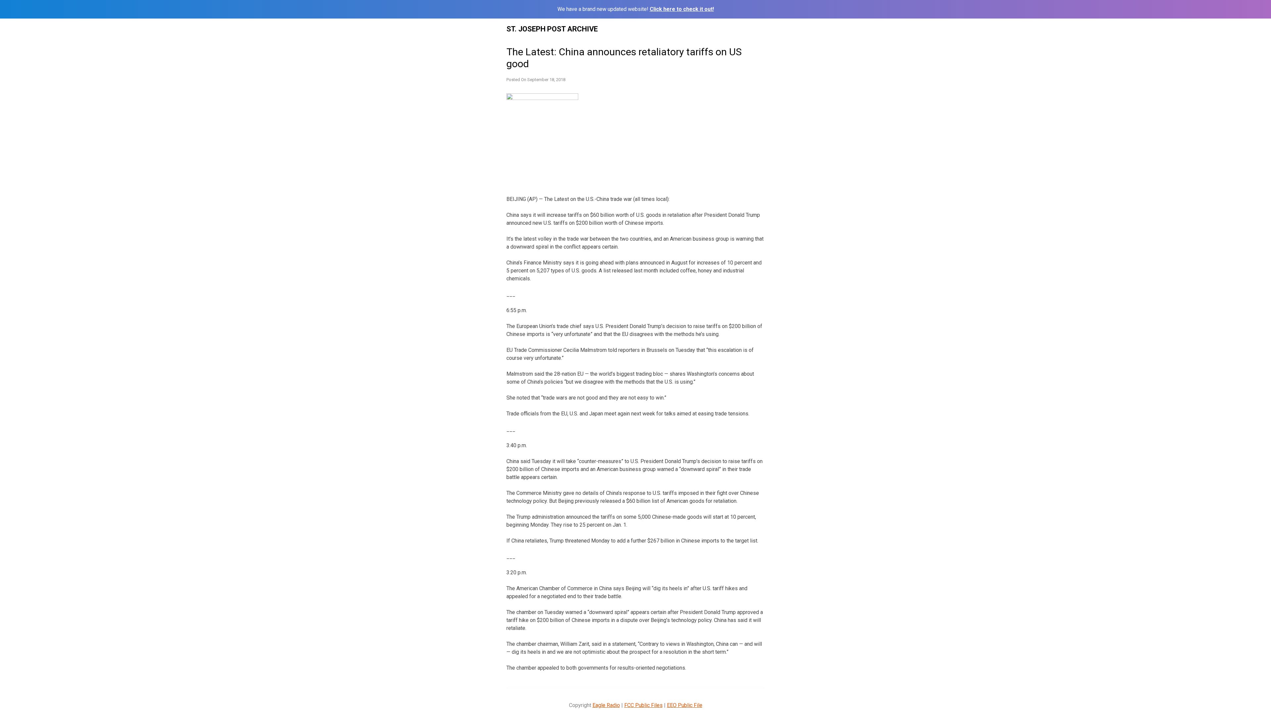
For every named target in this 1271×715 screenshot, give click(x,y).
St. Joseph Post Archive (552, 29)
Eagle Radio (606, 705)
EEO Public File (684, 705)
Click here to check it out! (682, 9)
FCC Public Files (643, 705)
